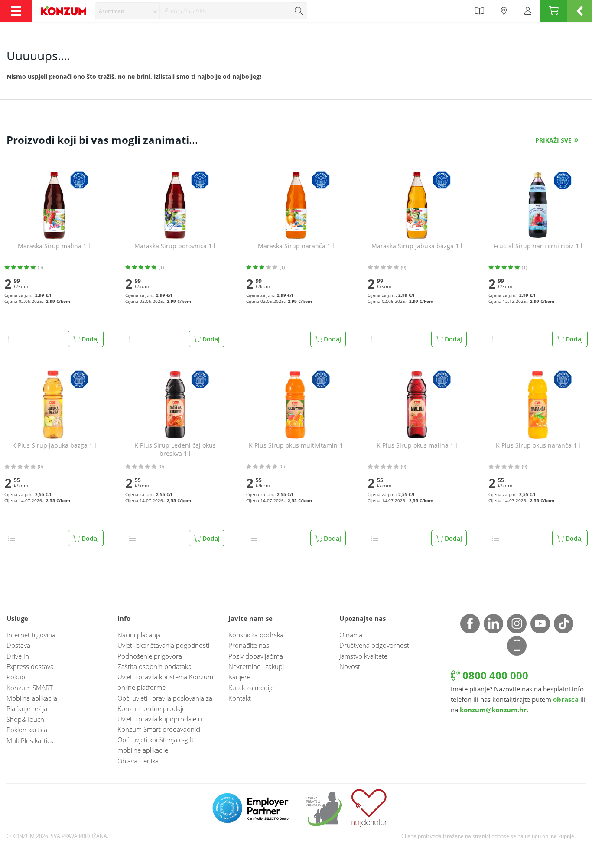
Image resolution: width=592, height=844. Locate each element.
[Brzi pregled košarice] (579, 11)
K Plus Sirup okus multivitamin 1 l (296, 449)
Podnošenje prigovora (149, 656)
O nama (350, 634)
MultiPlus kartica (30, 740)
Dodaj (89, 339)
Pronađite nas (248, 645)
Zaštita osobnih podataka (154, 666)
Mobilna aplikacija (32, 698)
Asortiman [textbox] (111, 11)
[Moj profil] (528, 11)
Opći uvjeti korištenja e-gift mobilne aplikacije (155, 744)
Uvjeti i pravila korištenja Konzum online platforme (165, 681)
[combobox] (127, 10)
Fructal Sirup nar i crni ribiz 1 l (538, 246)
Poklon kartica (27, 729)
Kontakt (239, 698)
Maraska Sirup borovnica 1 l (174, 246)
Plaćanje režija (27, 708)
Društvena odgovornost (374, 645)
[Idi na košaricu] (553, 11)
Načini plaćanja (139, 634)
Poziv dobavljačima (255, 656)
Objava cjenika (138, 760)
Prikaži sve (553, 140)
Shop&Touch (25, 719)
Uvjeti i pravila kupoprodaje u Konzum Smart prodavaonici (159, 724)
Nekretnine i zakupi (256, 666)
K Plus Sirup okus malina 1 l (417, 445)
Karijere (239, 676)
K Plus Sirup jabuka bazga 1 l (54, 445)
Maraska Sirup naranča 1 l (296, 246)
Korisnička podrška (255, 634)
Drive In (18, 656)
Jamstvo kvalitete (363, 656)
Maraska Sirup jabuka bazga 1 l (416, 246)
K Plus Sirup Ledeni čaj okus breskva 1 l (175, 449)
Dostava (18, 645)
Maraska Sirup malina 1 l (54, 246)
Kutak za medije (251, 687)
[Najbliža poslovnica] (504, 11)
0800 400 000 (494, 675)
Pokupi (16, 676)
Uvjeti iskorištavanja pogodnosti (163, 645)
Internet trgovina (31, 634)
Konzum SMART (30, 687)
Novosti (350, 666)
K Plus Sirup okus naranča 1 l (538, 445)
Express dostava (30, 666)
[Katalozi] (479, 11)
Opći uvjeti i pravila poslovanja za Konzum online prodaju (164, 703)
